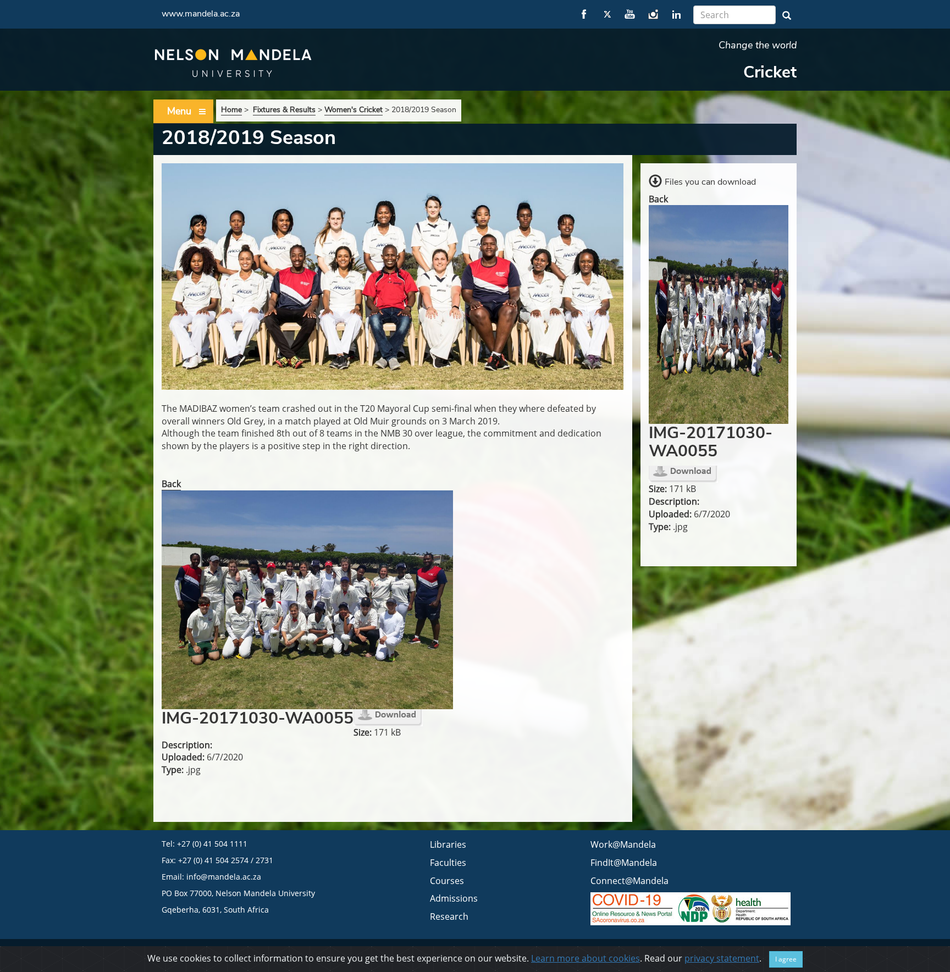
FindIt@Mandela (623, 863)
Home (231, 109)
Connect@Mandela (629, 881)
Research (449, 916)
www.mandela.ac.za (201, 14)
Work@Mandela (623, 844)
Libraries (448, 844)
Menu (179, 111)
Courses (447, 881)
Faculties (448, 863)
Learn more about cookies (585, 958)
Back (171, 484)
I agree (786, 959)
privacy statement (721, 958)
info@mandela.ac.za (223, 876)
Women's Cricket (353, 109)
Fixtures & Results (284, 109)
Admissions (454, 898)
